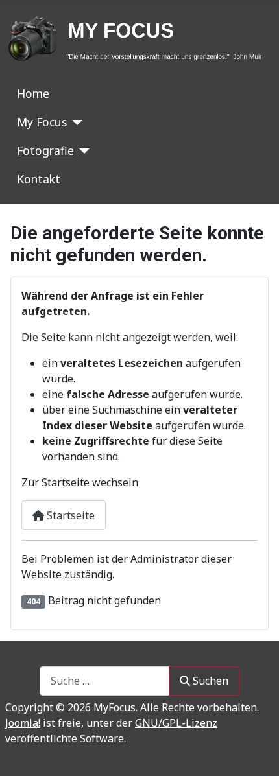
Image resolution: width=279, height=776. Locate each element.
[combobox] (104, 681)
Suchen (210, 681)
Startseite (69, 515)
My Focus (42, 122)
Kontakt (38, 179)
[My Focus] (75, 122)
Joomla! (22, 723)
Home (33, 93)
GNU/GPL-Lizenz (176, 723)
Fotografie (45, 150)
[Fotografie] (82, 151)
